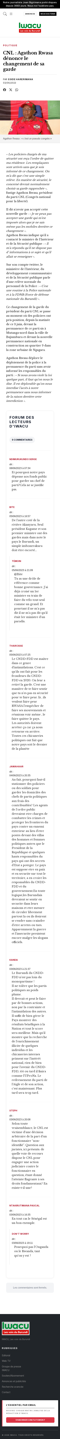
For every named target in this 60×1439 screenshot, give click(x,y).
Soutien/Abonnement (13, 1375)
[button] (11, 12)
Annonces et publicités (14, 1381)
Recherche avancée (12, 1386)
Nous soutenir (48, 14)
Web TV (6, 1360)
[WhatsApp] (16, 89)
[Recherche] (5, 12)
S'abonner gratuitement (30, 1420)
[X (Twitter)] (10, 89)
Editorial (6, 1355)
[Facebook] (4, 89)
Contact (6, 1392)
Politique (10, 45)
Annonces (30, 14)
